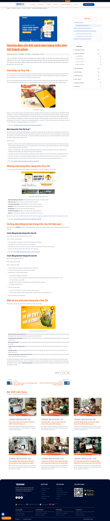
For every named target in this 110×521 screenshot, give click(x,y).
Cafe (43, 492)
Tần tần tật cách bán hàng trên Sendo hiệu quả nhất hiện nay (28, 125)
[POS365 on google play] (89, 490)
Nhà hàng (44, 490)
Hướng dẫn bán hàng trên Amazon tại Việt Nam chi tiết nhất (27, 219)
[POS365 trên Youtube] (22, 497)
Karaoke (44, 494)
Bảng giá (44, 498)
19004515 (21, 493)
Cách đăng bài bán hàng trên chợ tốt (84, 36)
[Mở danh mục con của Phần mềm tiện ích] (100, 75)
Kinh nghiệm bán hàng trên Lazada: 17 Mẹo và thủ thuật (27, 251)
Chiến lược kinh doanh (16, 8)
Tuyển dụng (59, 490)
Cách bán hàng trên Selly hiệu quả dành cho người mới (26, 161)
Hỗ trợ (58, 498)
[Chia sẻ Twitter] (68, 372)
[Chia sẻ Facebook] (60, 372)
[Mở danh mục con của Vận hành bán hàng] (100, 68)
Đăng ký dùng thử (88, 4)
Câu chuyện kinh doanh (62, 492)
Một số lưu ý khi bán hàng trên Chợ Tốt (82, 38)
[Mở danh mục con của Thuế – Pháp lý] (100, 79)
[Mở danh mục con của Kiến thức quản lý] (100, 72)
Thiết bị (48, 4)
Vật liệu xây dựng (46, 496)
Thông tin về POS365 (65, 4)
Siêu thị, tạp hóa (45, 488)
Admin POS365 (36, 54)
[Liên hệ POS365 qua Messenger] (19, 497)
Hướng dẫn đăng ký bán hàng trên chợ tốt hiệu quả (85, 30)
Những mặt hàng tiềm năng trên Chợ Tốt (83, 28)
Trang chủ (33, 4)
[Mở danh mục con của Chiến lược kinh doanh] (100, 53)
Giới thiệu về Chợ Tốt (78, 22)
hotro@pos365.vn (22, 495)
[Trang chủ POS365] (19, 4)
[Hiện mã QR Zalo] (3, 514)
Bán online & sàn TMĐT (26, 8)
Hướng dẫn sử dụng (61, 494)
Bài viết (55, 4)
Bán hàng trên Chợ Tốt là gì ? (82, 25)
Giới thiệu (59, 488)
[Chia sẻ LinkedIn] (64, 372)
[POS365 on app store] (89, 494)
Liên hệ (75, 4)
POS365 (21, 519)
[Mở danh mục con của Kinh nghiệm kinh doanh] (100, 50)
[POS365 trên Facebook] (16, 497)
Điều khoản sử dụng (88, 519)
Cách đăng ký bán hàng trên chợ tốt (84, 33)
